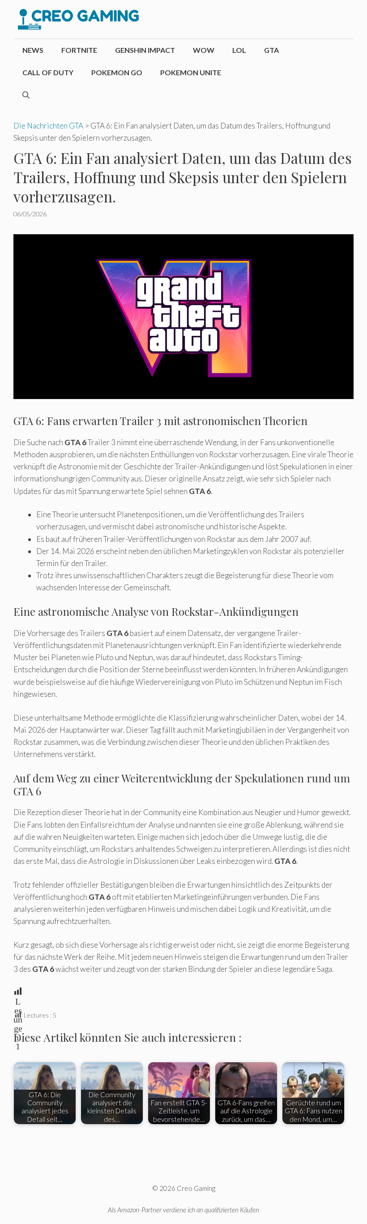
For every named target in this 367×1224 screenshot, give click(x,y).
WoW (203, 50)
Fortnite (79, 50)
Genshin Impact (145, 50)
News (32, 50)
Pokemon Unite (190, 72)
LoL (239, 50)
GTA (271, 50)
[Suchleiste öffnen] (25, 95)
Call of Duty (47, 72)
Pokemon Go (116, 72)
